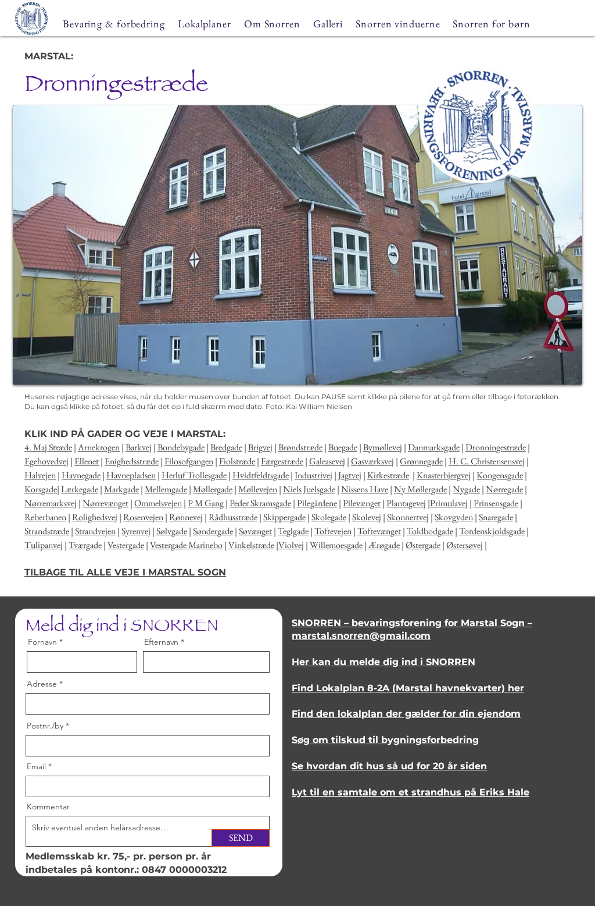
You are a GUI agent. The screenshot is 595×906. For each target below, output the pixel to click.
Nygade (466, 489)
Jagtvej (349, 475)
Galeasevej (327, 461)
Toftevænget (379, 531)
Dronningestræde (495, 447)
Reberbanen (45, 517)
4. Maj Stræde (48, 447)
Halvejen (40, 475)
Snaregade (496, 517)
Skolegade (328, 517)
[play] (554, 374)
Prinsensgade (496, 503)
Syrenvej (135, 531)
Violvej (291, 545)
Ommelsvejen (158, 503)
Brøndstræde (300, 447)
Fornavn (42, 642)
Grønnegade (421, 461)
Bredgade (226, 447)
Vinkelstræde (251, 545)
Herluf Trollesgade (194, 475)
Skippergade (284, 517)
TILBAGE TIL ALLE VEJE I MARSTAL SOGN (125, 572)
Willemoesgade (336, 545)
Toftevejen (333, 531)
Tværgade (85, 545)
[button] (297, 245)
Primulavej (449, 503)
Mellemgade (166, 489)
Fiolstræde (237, 461)
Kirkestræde (388, 475)
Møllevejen (257, 489)
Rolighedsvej (94, 517)
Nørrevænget (105, 503)
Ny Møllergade (420, 489)
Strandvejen (95, 531)
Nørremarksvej (50, 503)
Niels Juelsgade (309, 489)
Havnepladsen (131, 475)
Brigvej (260, 447)
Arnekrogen (99, 447)
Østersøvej (464, 545)
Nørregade (504, 489)
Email (36, 766)
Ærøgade (384, 545)
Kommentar (48, 806)
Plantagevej (406, 503)
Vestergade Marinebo (186, 545)
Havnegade (81, 475)
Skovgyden (454, 517)
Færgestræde (282, 461)
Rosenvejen (143, 517)
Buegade (342, 447)
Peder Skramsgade (260, 503)
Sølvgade (171, 531)
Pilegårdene (317, 503)
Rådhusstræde (233, 517)
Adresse (42, 684)
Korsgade (40, 489)
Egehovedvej (46, 461)
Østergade (423, 545)
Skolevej (366, 517)
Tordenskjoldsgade (492, 531)
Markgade (121, 489)
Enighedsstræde (132, 461)
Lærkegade (79, 489)
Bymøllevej (382, 447)
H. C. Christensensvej (487, 461)
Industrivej (313, 475)
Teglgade (293, 531)
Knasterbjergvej (444, 475)
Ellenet (86, 461)
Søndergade (213, 531)
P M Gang (206, 503)
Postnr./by (45, 726)
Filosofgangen (188, 461)
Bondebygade (181, 447)
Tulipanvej (43, 545)
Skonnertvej (408, 517)
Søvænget (255, 531)
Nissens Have (364, 489)
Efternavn (161, 642)
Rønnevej (186, 517)
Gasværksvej (372, 461)
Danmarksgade (434, 447)
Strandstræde (46, 531)
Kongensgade (499, 475)
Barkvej (139, 447)
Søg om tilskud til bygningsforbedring (385, 739)
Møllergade (212, 489)
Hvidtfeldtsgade (260, 475)
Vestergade (125, 545)
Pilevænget (362, 503)
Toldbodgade (430, 531)
